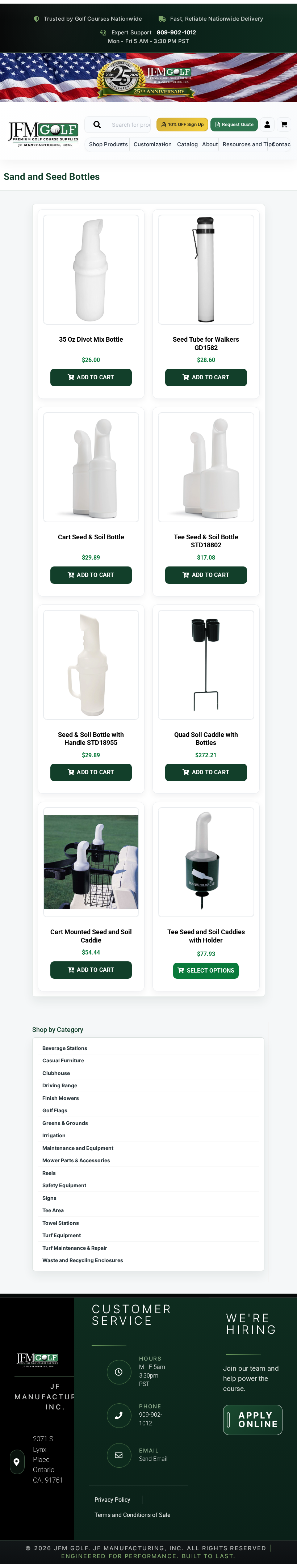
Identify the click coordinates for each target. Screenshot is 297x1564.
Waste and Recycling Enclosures (82, 1260)
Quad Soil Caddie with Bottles (206, 739)
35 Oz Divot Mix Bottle (91, 339)
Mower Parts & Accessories (76, 1160)
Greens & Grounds (65, 1123)
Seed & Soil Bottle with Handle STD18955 (91, 739)
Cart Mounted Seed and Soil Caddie (91, 936)
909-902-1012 (177, 32)
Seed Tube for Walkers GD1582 (206, 343)
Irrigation (54, 1135)
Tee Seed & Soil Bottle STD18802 (206, 541)
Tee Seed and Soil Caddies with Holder (206, 936)
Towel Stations (60, 1223)
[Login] (267, 124)
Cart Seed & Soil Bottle (91, 537)
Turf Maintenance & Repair (74, 1248)
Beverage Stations (64, 1048)
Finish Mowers (60, 1098)
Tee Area (53, 1210)
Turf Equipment (61, 1235)
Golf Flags (54, 1110)
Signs (49, 1198)
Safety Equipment (64, 1185)
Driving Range (59, 1085)
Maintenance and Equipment (77, 1148)
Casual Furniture (63, 1060)
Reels (49, 1173)
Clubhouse (56, 1073)
